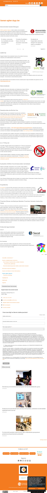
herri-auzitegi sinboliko (28, 130)
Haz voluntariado (14, 453)
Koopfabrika (2, 187)
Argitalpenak (5, 277)
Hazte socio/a (6, 453)
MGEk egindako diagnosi (5, 30)
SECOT (2, 229)
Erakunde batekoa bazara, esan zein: (10, 321)
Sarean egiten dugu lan (7, 273)
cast (42, 254)
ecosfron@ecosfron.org (7, 1)
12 (23, 49)
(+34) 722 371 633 (7, 297)
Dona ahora (32, 453)
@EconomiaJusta (6, 305)
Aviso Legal (15, 491)
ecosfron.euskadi (6, 307)
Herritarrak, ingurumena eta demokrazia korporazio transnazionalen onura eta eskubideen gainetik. (14, 157)
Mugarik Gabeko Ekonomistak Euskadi (11, 302)
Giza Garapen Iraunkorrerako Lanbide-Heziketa (13, 262)
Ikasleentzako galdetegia (9, 263)
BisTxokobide (3, 241)
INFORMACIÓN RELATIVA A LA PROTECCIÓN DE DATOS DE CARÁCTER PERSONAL (19, 333)
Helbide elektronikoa (7, 316)
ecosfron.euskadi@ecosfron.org (10, 300)
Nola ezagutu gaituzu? (7, 326)
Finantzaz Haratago (7, 275)
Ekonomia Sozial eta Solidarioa (9, 268)
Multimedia (4, 280)
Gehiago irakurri (43, 439)
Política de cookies (27, 491)
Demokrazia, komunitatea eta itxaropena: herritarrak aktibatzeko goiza (21, 386)
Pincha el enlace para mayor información (35, 485)
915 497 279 (15, 1)
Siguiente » (43, 49)
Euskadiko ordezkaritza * (7, 257)
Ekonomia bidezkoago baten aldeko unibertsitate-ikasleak (16, 265)
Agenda (4, 282)
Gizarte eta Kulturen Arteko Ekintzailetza (11, 271)
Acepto (36, 488)
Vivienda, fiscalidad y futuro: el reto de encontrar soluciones (21, 41)
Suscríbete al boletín (24, 453)
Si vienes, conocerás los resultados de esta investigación (7, 41)
